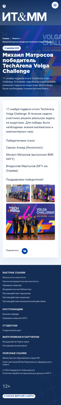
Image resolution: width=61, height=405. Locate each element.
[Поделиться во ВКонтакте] (25, 251)
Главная (6, 38)
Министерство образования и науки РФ (21, 358)
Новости (15, 38)
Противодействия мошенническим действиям (24, 301)
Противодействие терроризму (17, 293)
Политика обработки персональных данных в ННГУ (27, 373)
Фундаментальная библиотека (17, 289)
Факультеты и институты (14, 277)
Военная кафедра (11, 314)
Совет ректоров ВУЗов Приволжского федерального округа (27, 363)
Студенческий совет (12, 330)
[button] (55, 5)
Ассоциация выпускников (15, 346)
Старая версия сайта (19, 396)
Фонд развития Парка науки (16, 342)
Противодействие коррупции (16, 297)
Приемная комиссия (12, 285)
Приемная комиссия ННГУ (15, 318)
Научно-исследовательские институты (21, 281)
